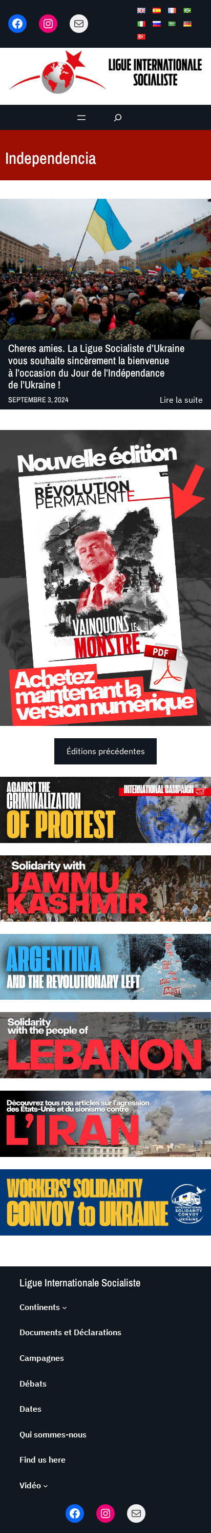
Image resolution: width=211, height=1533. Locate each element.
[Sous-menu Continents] (64, 1307)
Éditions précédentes (106, 751)
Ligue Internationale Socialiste (79, 1282)
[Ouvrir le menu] (81, 117)
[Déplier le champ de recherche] (118, 117)
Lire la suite (181, 400)
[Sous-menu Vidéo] (45, 1485)
